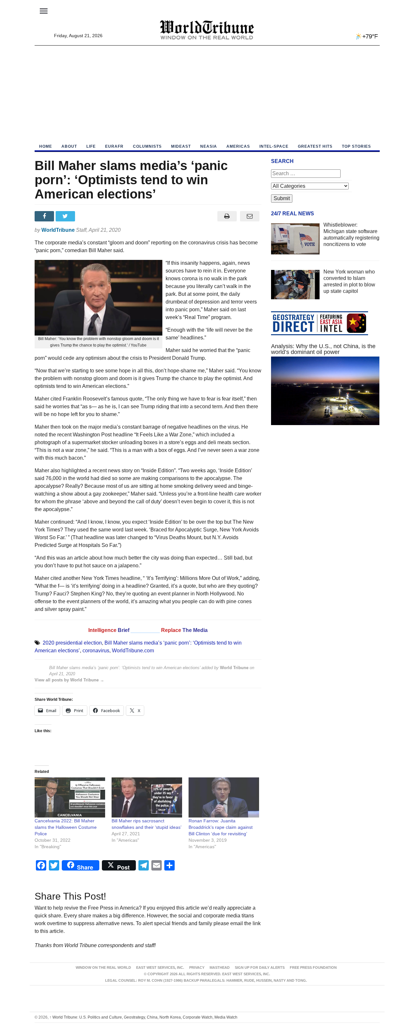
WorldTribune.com (133, 650)
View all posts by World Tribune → (69, 680)
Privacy (196, 967)
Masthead (220, 967)
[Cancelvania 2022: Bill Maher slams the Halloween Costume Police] (70, 797)
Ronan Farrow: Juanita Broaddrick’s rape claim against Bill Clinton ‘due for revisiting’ (221, 827)
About (69, 146)
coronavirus (95, 650)
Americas (238, 146)
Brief (124, 630)
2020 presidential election (72, 643)
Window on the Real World (103, 967)
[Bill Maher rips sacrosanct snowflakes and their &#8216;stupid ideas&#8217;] (147, 797)
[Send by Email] (249, 216)
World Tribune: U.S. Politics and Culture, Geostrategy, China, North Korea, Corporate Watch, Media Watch (143, 1017)
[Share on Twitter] (66, 216)
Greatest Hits (315, 146)
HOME (45, 146)
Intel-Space (274, 146)
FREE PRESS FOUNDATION (313, 967)
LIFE (91, 146)
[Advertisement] (207, 94)
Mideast (181, 146)
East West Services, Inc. (160, 967)
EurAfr (114, 146)
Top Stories (356, 146)
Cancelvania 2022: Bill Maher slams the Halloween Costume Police (66, 827)
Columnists (147, 146)
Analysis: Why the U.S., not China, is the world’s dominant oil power (323, 349)
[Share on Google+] (87, 216)
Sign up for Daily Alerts (260, 967)
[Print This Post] (226, 216)
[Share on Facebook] (45, 216)
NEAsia (208, 146)
